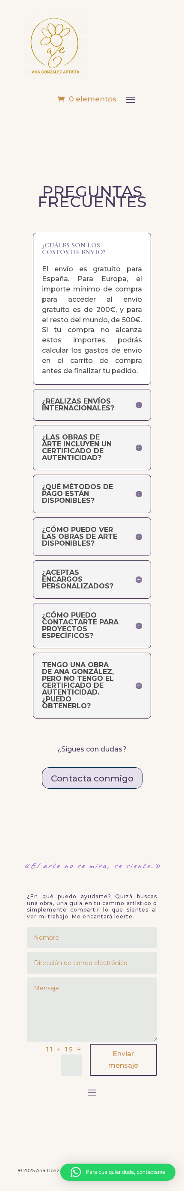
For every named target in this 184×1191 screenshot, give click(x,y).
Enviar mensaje (123, 1059)
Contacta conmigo (92, 778)
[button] (117, 1172)
